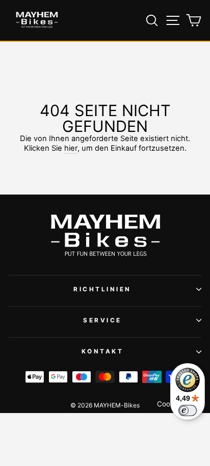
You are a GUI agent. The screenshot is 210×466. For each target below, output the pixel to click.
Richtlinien (102, 289)
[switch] (187, 410)
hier (70, 148)
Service (102, 320)
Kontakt (103, 351)
